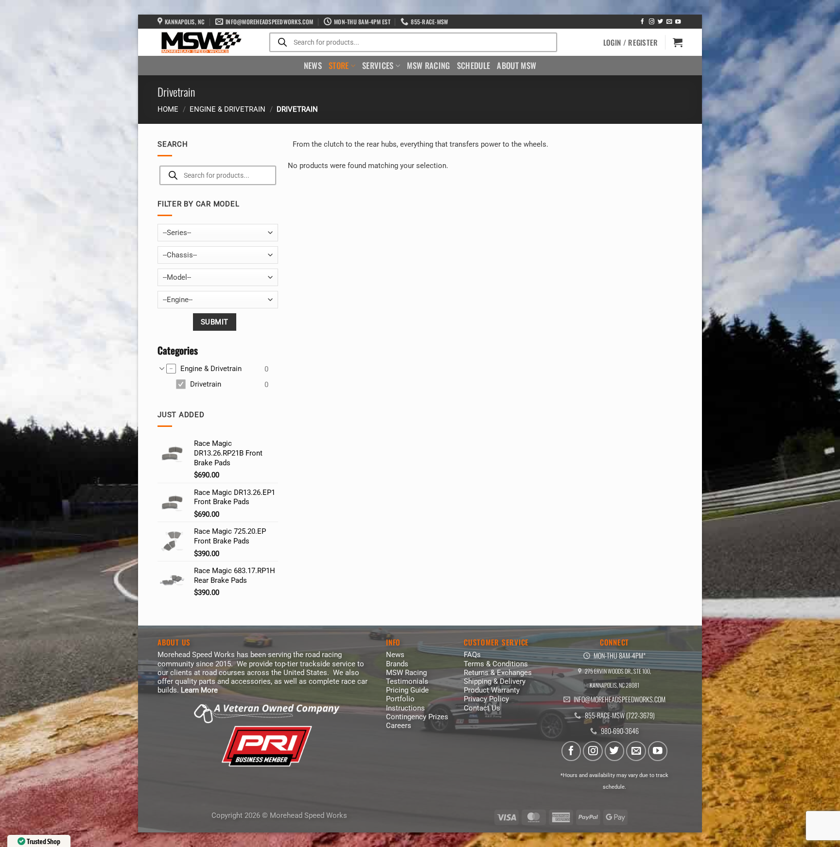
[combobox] (218, 232)
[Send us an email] (669, 22)
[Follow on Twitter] (660, 22)
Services (378, 65)
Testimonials (407, 681)
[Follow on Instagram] (651, 22)
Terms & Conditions (496, 664)
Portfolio (400, 699)
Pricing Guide (407, 690)
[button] (630, 42)
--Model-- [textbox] (177, 277)
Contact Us (482, 708)
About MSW (516, 65)
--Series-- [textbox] (177, 232)
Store (339, 65)
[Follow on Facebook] (642, 22)
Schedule (473, 65)
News (313, 65)
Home (168, 109)
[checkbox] (217, 369)
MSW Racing (428, 65)
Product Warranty (492, 690)
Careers (398, 725)
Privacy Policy (486, 699)
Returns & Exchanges (498, 672)
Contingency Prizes (417, 716)
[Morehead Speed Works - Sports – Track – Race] (200, 42)
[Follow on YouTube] (678, 22)
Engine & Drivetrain (227, 109)
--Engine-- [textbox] (177, 299)
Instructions (405, 708)
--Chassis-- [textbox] (180, 255)
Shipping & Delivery (494, 681)
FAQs (472, 654)
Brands (397, 664)
